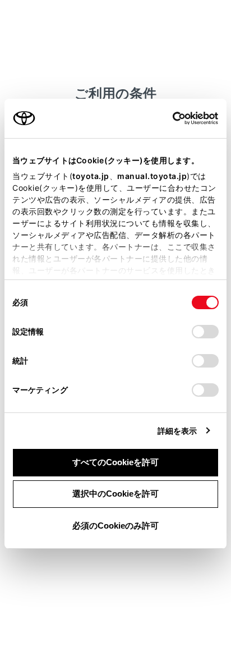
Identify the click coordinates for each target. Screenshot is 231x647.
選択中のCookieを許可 (115, 493)
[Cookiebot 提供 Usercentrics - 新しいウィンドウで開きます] (169, 118)
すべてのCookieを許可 (115, 462)
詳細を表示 (177, 430)
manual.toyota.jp (152, 176)
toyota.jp (90, 176)
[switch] (205, 331)
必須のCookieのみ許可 (115, 525)
